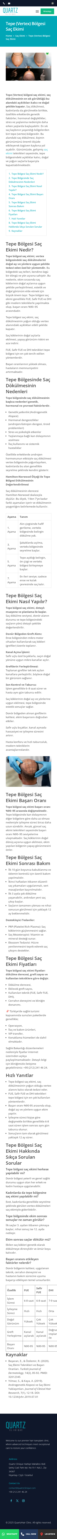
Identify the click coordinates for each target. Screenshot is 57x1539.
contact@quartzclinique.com (22, 1488)
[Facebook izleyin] (11, 1500)
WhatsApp (47, 11)
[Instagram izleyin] (52, 3)
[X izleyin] (17, 1500)
